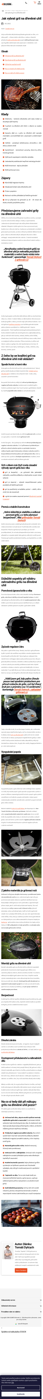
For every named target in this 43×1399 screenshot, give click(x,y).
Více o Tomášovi (21, 1270)
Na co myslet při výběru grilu (14, 69)
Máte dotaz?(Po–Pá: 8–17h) (26, 2)
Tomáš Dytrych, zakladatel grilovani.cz (27, 691)
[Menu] (39, 2)
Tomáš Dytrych (9, 29)
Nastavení (20, 1388)
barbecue (4, 922)
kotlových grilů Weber (18, 809)
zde (12, 1383)
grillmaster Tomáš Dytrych (29, 519)
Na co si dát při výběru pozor (14, 73)
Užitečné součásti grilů (13, 64)
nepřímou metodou (14, 324)
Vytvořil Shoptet (23, 1324)
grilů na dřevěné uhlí (14, 40)
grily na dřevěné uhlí (17, 735)
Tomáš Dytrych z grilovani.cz (28, 258)
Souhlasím (21, 1394)
